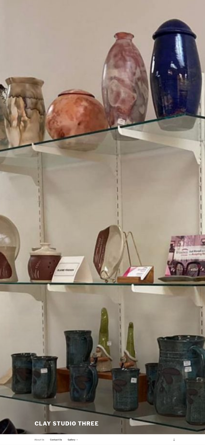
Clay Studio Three (67, 423)
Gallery (71, 439)
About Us (39, 439)
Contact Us (56, 439)
